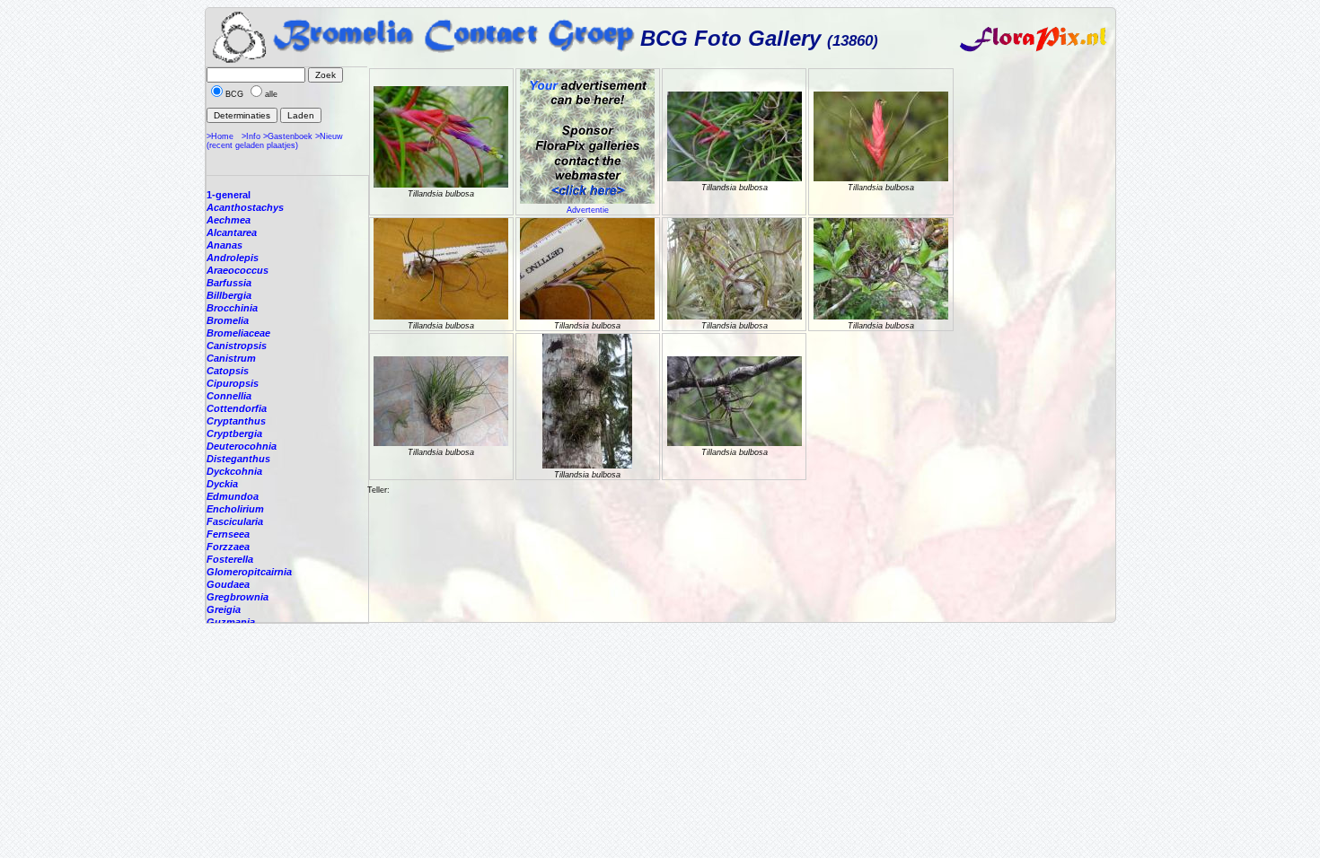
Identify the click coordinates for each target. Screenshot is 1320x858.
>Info (251, 136)
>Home (220, 136)
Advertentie (588, 210)
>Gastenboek (287, 136)
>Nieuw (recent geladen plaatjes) (275, 141)
